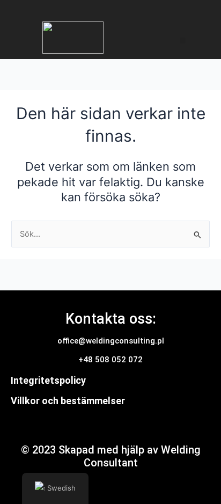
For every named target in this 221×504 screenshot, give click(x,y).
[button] (183, 40)
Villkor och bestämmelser (68, 400)
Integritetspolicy (48, 380)
